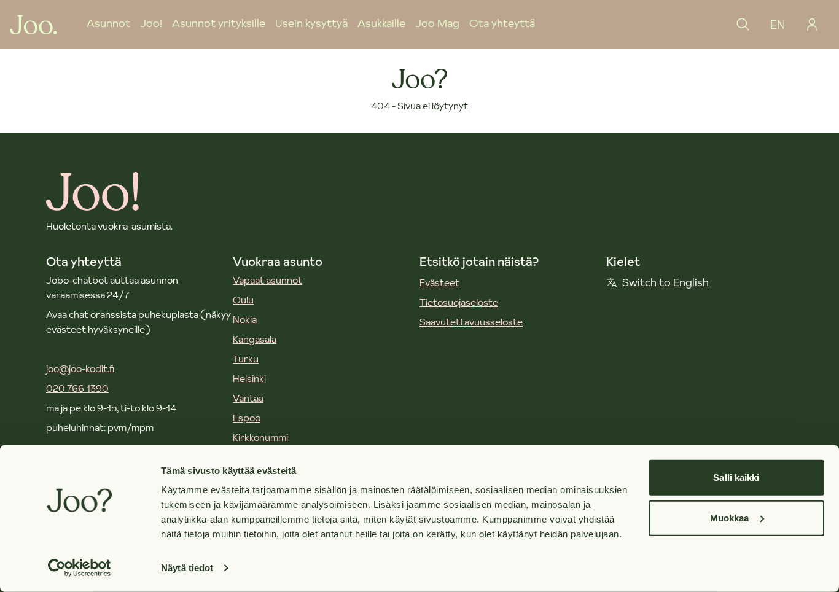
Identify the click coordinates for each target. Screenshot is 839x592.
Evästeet (439, 282)
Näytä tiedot (187, 568)
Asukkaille (381, 23)
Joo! (151, 23)
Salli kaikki (736, 477)
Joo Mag (437, 23)
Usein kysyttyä (311, 23)
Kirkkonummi (260, 437)
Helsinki (249, 378)
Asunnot (108, 23)
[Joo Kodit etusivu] (33, 24)
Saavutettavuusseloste (471, 322)
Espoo (246, 417)
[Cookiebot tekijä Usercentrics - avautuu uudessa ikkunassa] (79, 568)
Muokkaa (729, 517)
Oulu (243, 299)
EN (777, 24)
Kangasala (254, 339)
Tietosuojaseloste (458, 302)
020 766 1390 (77, 388)
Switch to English (665, 282)
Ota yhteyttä (502, 23)
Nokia (245, 319)
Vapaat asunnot (267, 280)
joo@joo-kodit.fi (80, 368)
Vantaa (248, 398)
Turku (246, 358)
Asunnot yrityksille (218, 23)
